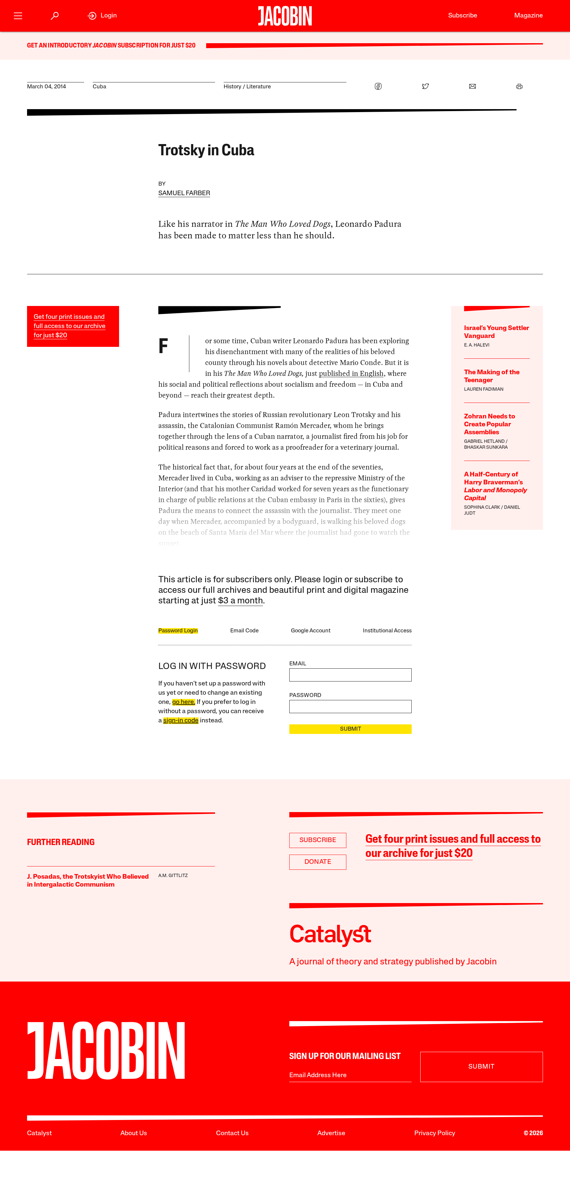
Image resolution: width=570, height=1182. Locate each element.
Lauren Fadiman (483, 389)
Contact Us (232, 1133)
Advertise (331, 1133)
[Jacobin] (285, 16)
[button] (18, 15)
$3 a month (240, 601)
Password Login (178, 631)
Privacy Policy (434, 1133)
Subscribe (462, 16)
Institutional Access (387, 631)
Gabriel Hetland (484, 441)
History (232, 87)
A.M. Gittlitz (173, 875)
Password (305, 695)
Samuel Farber (184, 193)
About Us (133, 1133)
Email (297, 664)
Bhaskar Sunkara (486, 447)
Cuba (99, 87)
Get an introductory (60, 46)
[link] (102, 16)
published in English (351, 373)
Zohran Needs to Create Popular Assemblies (489, 424)
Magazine (528, 16)
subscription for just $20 (156, 46)
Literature (258, 87)
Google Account (311, 631)
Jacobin (104, 46)
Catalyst (39, 1133)
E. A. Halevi (477, 345)
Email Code (244, 631)
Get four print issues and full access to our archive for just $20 (70, 326)
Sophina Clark (482, 507)
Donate (317, 862)
